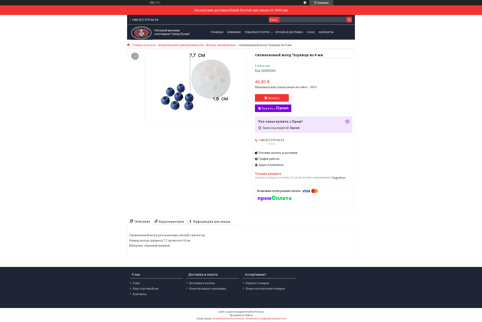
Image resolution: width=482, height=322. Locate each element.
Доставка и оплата (202, 283)
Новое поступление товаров (265, 288)
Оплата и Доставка (289, 32)
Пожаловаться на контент (228, 318)
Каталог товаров (257, 283)
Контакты (326, 32)
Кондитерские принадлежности (180, 45)
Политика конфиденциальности (266, 318)
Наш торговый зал (146, 288)
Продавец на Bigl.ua (241, 315)
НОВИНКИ (234, 32)
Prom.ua (259, 311)
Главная (217, 32)
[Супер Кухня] (141, 32)
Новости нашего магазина (207, 288)
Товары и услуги (257, 32)
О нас (311, 32)
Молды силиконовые (221, 45)
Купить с (268, 108)
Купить (273, 98)
